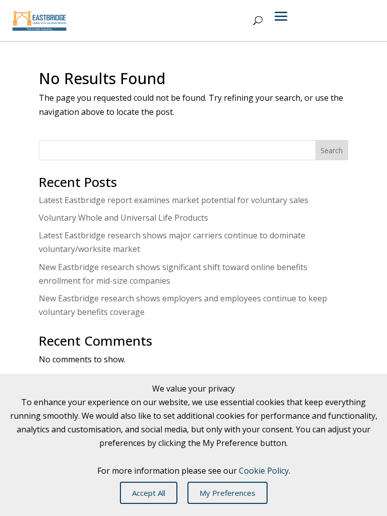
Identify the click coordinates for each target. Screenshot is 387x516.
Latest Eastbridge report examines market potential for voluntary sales (173, 200)
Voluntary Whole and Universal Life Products (123, 217)
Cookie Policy (264, 470)
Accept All (148, 493)
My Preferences (227, 493)
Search (331, 150)
